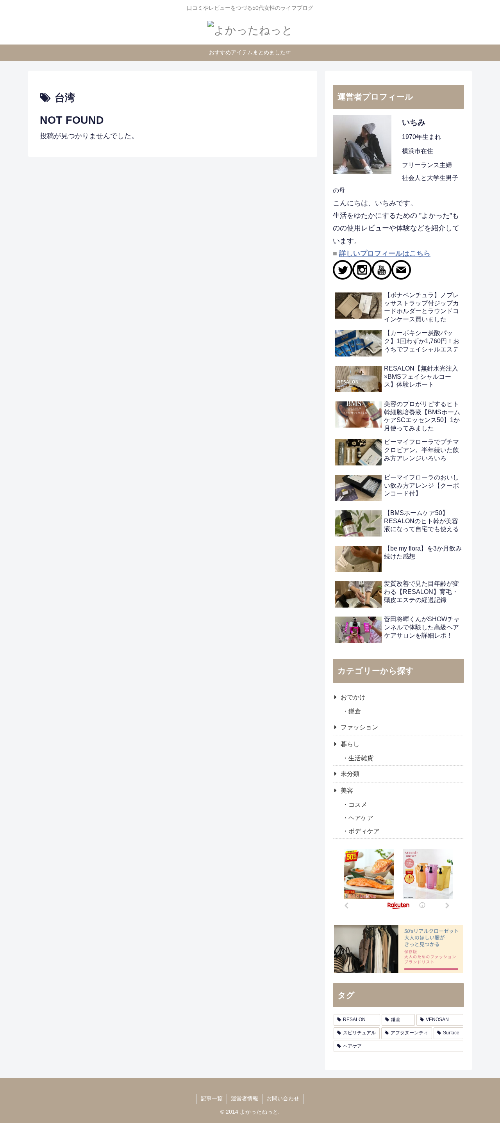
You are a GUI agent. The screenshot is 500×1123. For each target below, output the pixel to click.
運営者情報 (244, 1098)
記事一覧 (212, 1098)
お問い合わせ (282, 1098)
